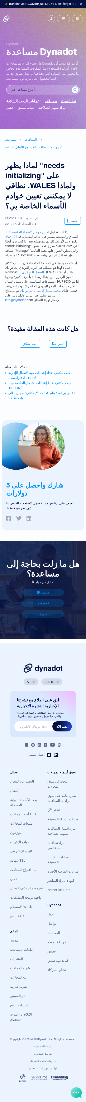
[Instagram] (33, 745)
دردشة (45, 592)
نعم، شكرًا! (30, 344)
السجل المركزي (33, 272)
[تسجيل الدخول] (51, 18)
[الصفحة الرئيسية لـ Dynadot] (6, 18)
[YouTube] (52, 745)
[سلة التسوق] (63, 18)
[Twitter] (45, 745)
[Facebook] (26, 745)
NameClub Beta (59, 890)
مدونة (43, 614)
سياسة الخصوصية (43, 1046)
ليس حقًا (58, 344)
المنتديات (43, 603)
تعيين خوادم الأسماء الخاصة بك (28, 232)
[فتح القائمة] (77, 18)
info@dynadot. (16, 300)
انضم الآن (62, 726)
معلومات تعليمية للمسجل (43, 1060)
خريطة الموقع (56, 942)
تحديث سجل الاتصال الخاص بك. (40, 291)
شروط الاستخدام (43, 1053)
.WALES (11, 236)
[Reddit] (59, 745)
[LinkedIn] (39, 745)
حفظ (74, 221)
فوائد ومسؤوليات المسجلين (43, 1068)
